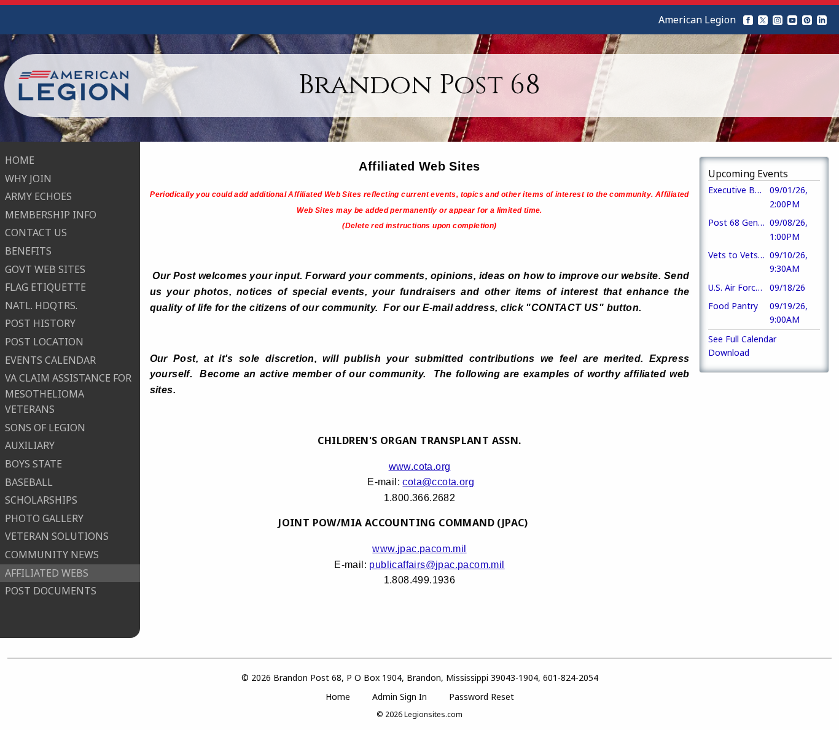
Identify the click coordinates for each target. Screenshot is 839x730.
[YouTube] (792, 19)
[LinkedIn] (821, 19)
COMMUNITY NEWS (52, 554)
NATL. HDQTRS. (41, 305)
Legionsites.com (433, 714)
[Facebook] (748, 19)
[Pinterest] (807, 19)
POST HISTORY (40, 323)
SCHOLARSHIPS (41, 500)
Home (338, 696)
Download (728, 352)
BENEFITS (28, 251)
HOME (19, 160)
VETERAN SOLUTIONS (57, 536)
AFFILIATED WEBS (46, 573)
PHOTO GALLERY (44, 518)
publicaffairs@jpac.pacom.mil (436, 564)
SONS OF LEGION (45, 427)
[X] (762, 19)
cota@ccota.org (438, 482)
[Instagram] (777, 19)
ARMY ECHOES (38, 196)
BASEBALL (29, 482)
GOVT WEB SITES (45, 269)
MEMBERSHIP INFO (50, 214)
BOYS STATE (33, 464)
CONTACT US (36, 232)
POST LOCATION (44, 341)
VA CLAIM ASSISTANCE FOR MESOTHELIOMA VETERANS (68, 393)
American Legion (697, 19)
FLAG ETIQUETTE (45, 287)
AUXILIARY (30, 445)
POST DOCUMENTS (50, 590)
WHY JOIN (28, 178)
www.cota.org (420, 466)
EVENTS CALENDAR (50, 360)
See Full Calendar (742, 339)
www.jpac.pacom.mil (419, 549)
